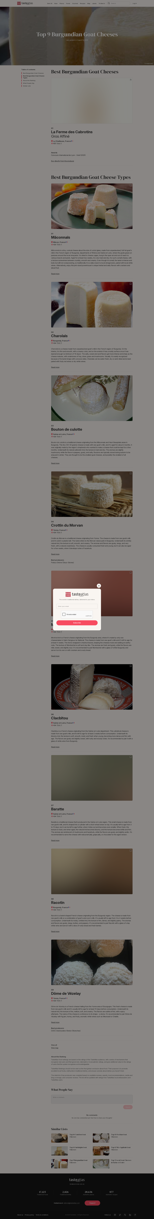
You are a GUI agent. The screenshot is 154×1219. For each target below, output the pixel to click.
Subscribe (77, 623)
